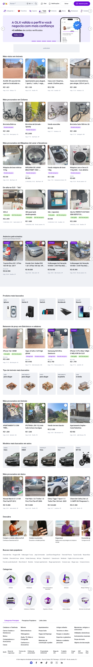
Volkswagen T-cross (27, 554)
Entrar (66, 3)
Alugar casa (75, 562)
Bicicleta (30, 562)
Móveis (23, 627)
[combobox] (23, 3)
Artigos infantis (61, 627)
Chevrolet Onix (7, 554)
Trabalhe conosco (63, 652)
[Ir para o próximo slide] (91, 76)
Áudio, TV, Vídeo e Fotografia (27, 638)
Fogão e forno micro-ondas (75, 558)
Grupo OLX (73, 652)
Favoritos (24, 11)
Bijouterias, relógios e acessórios (81, 628)
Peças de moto (79, 639)
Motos (5, 636)
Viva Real (87, 652)
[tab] (11, 621)
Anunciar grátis (83, 3)
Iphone (22, 558)
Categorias (10, 11)
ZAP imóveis (80, 652)
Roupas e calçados (62, 634)
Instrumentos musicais (82, 636)
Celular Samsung (30, 558)
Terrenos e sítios (62, 631)
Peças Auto (43, 631)
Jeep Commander (39, 554)
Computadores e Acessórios (8, 640)
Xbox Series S (23, 562)
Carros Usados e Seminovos (8, 632)
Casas (5, 645)
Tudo (44, 11)
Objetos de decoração (82, 642)
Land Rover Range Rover (53, 554)
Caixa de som (55, 558)
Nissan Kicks (86, 554)
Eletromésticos (26, 631)
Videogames (25, 634)
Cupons (34, 11)
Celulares (86, 11)
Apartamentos (43, 627)
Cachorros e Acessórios (25, 644)
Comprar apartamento (40, 562)
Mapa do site (55, 652)
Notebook (63, 558)
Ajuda (4, 652)
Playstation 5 (46, 558)
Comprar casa (66, 562)
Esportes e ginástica (63, 637)
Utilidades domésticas (82, 633)
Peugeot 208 (16, 554)
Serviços (42, 637)
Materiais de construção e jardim (45, 641)
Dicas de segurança (11, 652)
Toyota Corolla (77, 554)
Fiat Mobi (5, 558)
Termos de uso (22, 652)
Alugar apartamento (55, 562)
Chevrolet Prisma (67, 554)
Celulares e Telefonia (10, 627)
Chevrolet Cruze (14, 558)
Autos (64, 11)
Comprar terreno (84, 562)
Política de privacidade (31, 652)
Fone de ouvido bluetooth (10, 562)
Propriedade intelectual (44, 652)
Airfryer (39, 558)
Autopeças (74, 11)
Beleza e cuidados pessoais (62, 641)
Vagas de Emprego (45, 634)
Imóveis (53, 11)
